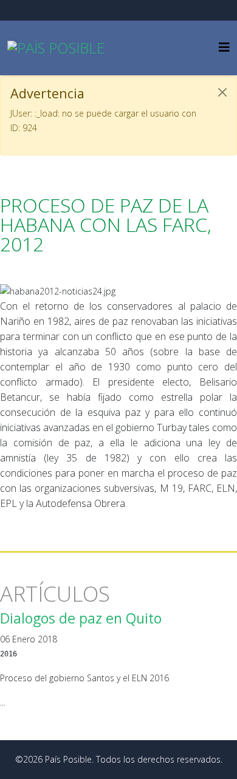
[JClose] (222, 92)
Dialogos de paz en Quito (81, 618)
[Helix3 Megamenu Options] (224, 47)
